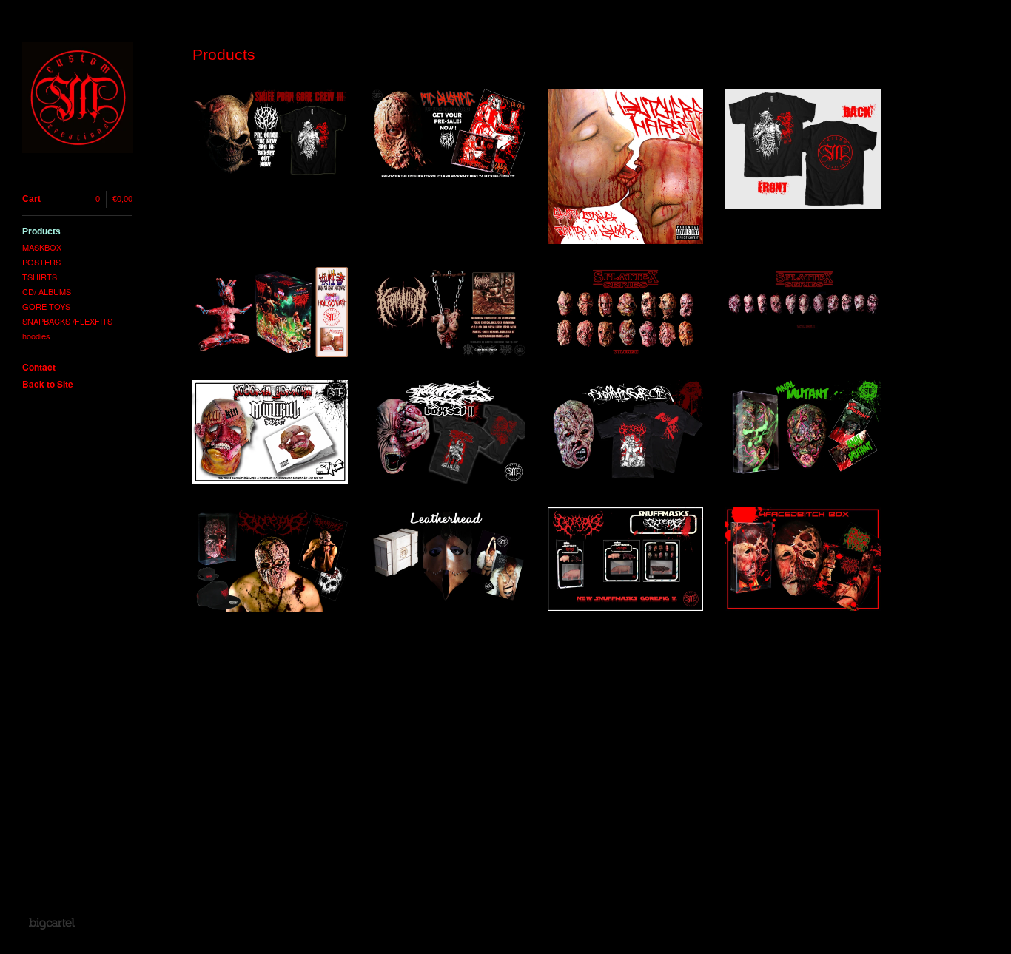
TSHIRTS (39, 277)
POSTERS (41, 262)
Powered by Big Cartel (51, 923)
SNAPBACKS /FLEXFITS (67, 321)
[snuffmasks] (77, 99)
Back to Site (47, 383)
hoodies (36, 336)
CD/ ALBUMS (46, 291)
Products (41, 231)
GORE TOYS (46, 306)
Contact (39, 366)
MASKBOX (41, 247)
